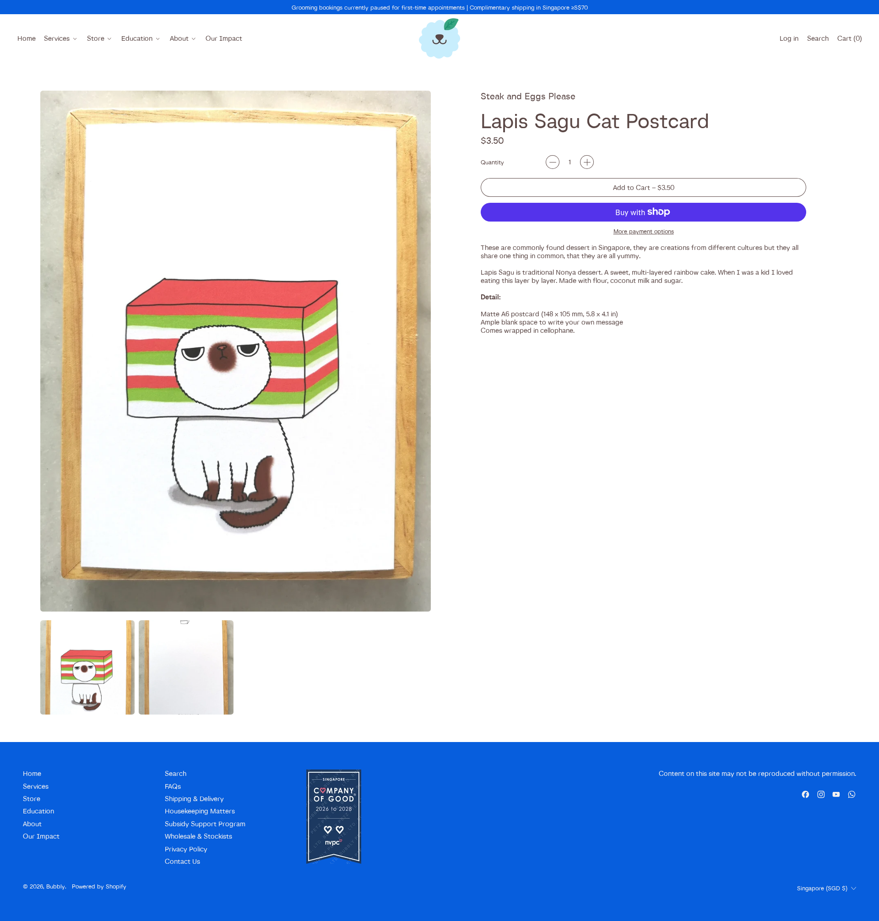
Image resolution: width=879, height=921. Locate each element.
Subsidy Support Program (205, 823)
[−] (552, 162)
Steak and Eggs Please (528, 96)
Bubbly (55, 886)
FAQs (173, 786)
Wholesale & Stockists (198, 836)
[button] (818, 38)
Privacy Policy (186, 849)
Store (31, 798)
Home (26, 38)
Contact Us (182, 861)
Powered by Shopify (99, 886)
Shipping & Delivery (194, 798)
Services (36, 786)
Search (175, 773)
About (32, 823)
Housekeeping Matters (200, 811)
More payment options (643, 231)
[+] (587, 162)
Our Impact (224, 38)
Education (38, 811)
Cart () (849, 40)
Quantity (492, 162)
